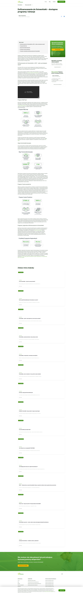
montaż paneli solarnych (22, 105)
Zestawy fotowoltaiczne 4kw (49, 580)
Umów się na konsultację (57, 84)
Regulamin (19, 586)
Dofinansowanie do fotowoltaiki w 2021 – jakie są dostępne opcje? (32, 44)
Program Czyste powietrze (25, 49)
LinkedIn (64, 16)
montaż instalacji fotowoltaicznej (33, 72)
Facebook (61, 16)
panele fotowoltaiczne (38, 230)
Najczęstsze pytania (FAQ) (31, 580)
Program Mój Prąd (23, 45)
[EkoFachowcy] (21, 2)
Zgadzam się (62, 590)
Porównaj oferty (61, 1)
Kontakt (54, 1)
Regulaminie (52, 591)
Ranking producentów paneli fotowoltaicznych (34, 583)
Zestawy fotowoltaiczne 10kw (49, 586)
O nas (46, 1)
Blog (49, 1)
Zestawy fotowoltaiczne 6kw (49, 583)
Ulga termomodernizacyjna (25, 47)
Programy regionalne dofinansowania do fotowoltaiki (30, 51)
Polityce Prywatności (47, 591)
